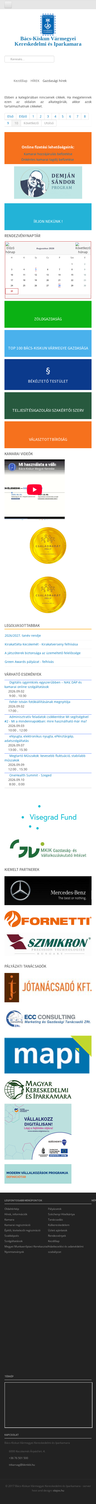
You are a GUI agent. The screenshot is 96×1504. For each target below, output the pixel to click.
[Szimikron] (48, 946)
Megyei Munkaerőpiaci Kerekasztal (26, 1246)
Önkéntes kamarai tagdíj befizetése (48, 159)
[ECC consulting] (48, 1020)
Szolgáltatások (13, 1241)
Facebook (9, 68)
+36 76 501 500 (18, 1458)
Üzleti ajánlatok (57, 1230)
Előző (23, 116)
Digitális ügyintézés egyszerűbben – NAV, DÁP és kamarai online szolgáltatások (43, 684)
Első (10, 116)
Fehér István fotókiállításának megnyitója (39, 702)
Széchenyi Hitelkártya (61, 1214)
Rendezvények (57, 1236)
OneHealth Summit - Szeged (30, 775)
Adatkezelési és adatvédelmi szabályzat (65, 1249)
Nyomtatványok (14, 1252)
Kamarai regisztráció (17, 1225)
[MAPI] (48, 1056)
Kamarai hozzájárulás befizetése (48, 154)
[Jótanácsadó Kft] (48, 989)
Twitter (17, 68)
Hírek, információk (15, 1214)
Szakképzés (11, 1236)
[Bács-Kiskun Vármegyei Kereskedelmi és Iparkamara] (48, 20)
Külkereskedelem (58, 1225)
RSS (34, 68)
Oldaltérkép (11, 1209)
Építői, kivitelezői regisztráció (22, 1230)
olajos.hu (58, 1490)
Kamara (9, 1219)
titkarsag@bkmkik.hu (22, 1465)
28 (59, 285)
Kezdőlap (53, 1241)
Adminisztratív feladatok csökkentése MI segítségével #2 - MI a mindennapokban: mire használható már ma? (46, 719)
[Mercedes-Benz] (48, 892)
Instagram (25, 68)
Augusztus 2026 (45, 248)
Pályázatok (54, 1209)
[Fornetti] (48, 920)
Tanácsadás (55, 1219)
